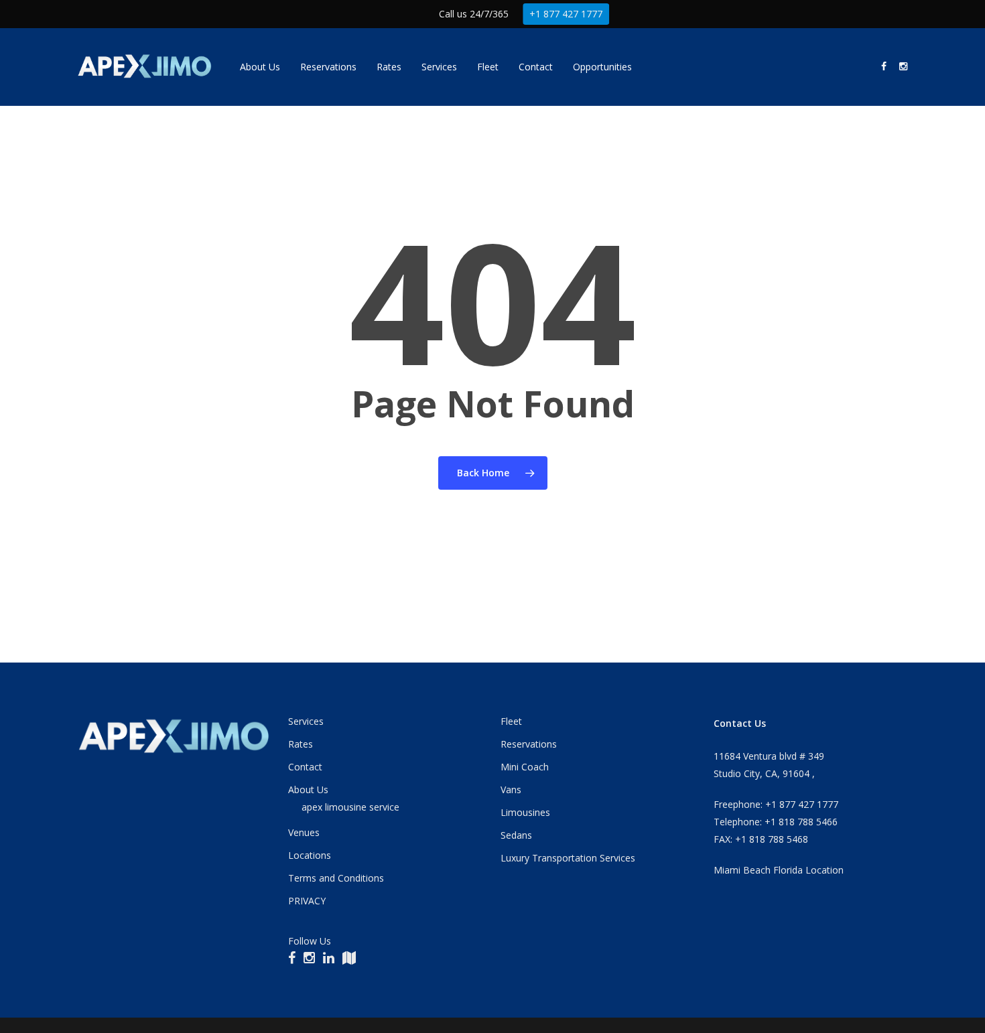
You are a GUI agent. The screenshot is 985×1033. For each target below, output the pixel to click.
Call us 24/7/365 (474, 13)
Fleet (511, 721)
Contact (305, 766)
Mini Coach (525, 766)
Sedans (516, 835)
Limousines (525, 812)
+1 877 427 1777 (565, 13)
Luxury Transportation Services (568, 857)
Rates (300, 744)
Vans (511, 789)
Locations (309, 855)
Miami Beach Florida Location (779, 870)
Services (306, 721)
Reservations (529, 744)
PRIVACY (307, 900)
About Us (308, 789)
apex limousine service (350, 807)
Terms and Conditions (336, 878)
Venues (304, 832)
